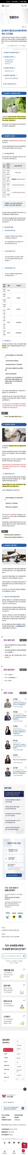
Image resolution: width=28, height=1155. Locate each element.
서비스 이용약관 (5, 1115)
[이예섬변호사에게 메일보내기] (26, 726)
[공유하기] (25, 27)
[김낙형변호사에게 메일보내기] (26, 768)
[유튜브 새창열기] (18, 1142)
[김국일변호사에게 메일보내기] (26, 699)
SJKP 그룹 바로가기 (8, 1102)
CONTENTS (20, 49)
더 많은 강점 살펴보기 (12, 875)
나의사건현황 (14, 1)
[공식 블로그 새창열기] (9, 1142)
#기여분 (16, 963)
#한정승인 (14, 961)
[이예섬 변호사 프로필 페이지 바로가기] (15, 730)
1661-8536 (23, 1)
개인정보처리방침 (18, 1115)
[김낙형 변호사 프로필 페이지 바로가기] (15, 771)
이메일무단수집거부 (6, 1120)
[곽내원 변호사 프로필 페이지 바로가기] (15, 716)
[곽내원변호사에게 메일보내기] (26, 712)
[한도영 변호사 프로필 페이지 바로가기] (15, 745)
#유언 (11, 963)
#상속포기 (8, 961)
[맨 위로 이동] (24, 1089)
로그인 (8, 1)
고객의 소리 (17, 1120)
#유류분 (20, 961)
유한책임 (16, 1117)
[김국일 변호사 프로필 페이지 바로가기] (15, 703)
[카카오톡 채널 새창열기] (14, 1142)
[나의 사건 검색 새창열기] (4, 1142)
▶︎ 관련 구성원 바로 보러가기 (9, 84)
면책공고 (4, 1117)
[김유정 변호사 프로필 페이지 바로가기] (15, 759)
